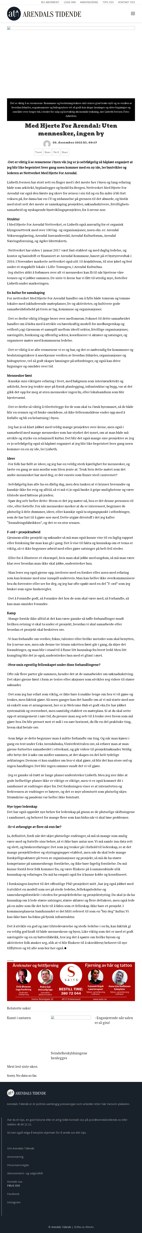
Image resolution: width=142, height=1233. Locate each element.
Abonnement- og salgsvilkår (25, 1173)
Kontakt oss (14, 1181)
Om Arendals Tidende (20, 1148)
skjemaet (49, 1132)
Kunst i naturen (19, 1018)
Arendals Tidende (61, 1227)
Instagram (14, 1202)
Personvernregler (18, 1165)
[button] (133, 13)
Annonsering (15, 1156)
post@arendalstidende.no (105, 1120)
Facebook (13, 1194)
